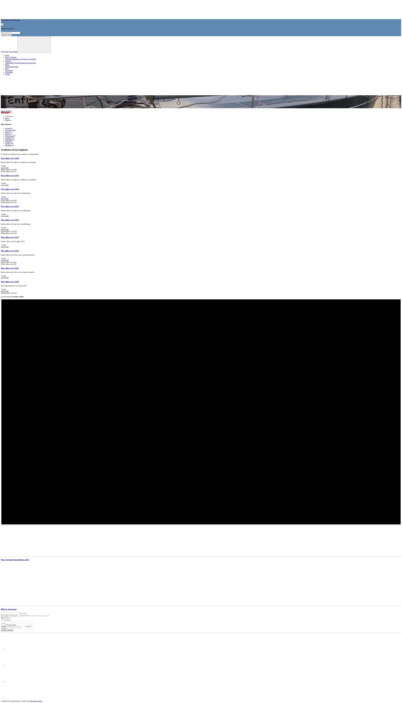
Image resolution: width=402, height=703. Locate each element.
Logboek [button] (8, 61)
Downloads (9, 70)
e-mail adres (24, 616)
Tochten (8, 143)
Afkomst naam (10, 59)
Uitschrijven (7, 620)
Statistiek (8, 141)
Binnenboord (9, 136)
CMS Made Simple (35, 701)
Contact (7, 74)
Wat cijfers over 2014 (10, 220)
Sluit (9, 35)
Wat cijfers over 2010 (10, 282)
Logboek (8, 138)
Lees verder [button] (5, 168)
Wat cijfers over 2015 (10, 206)
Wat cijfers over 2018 (10, 158)
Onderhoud (9, 140)
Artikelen (8, 63)
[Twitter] (20, 665)
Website (33, 59)
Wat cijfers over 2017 (10, 175)
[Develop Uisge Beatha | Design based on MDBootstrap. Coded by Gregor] (9, 52)
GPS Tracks (15, 63)
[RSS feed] (20, 697)
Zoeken (4, 35)
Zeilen (7, 134)
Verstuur (4, 630)
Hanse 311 (27, 59)
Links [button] (7, 69)
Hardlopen (8, 145)
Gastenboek (9, 72)
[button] (16, 92)
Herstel (10, 630)
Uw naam (23, 613)
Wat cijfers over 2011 (10, 268)
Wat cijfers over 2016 (10, 189)
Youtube (15, 67)
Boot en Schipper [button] (11, 57)
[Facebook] (20, 649)
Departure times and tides (27, 63)
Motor (7, 132)
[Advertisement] (201, 541)
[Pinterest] (20, 681)
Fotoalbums (9, 67)
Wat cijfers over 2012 (10, 251)
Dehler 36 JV (19, 59)
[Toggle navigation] (34, 44)
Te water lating (10, 130)
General (8, 128)
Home (7, 55)
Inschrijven (6, 618)
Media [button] (7, 65)
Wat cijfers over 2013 (10, 237)
